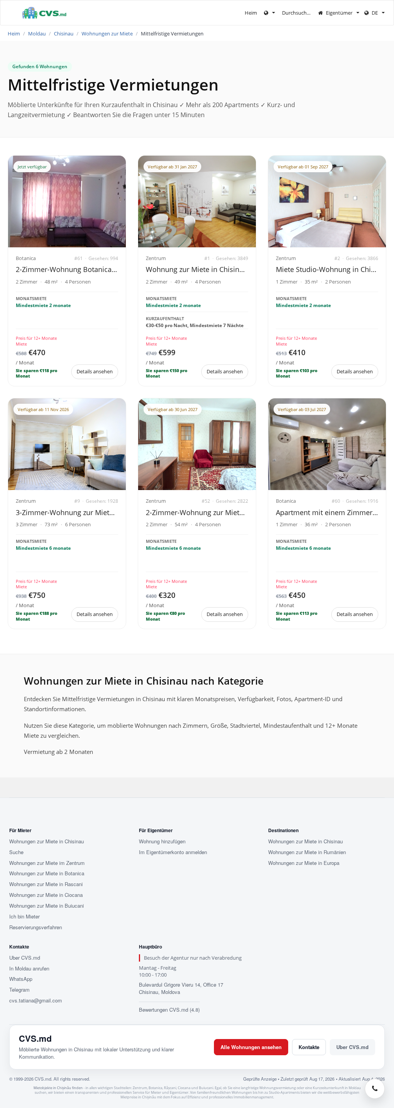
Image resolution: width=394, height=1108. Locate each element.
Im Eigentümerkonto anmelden (173, 852)
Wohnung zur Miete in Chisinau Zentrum (197, 269)
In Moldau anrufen (29, 968)
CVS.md (35, 1038)
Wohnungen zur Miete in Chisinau (46, 841)
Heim (251, 12)
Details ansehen (95, 371)
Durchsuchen (298, 12)
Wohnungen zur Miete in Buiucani (46, 905)
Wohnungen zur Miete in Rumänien (307, 852)
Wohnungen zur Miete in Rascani (46, 884)
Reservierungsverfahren (35, 927)
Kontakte (309, 1047)
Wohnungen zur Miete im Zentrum (47, 863)
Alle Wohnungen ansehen (251, 1047)
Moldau (37, 33)
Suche (16, 852)
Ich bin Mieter (24, 916)
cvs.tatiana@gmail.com (35, 1000)
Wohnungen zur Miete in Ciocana (46, 894)
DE (375, 12)
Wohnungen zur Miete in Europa (303, 863)
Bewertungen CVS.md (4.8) (169, 1009)
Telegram (19, 989)
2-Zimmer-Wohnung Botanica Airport (67, 269)
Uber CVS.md (24, 957)
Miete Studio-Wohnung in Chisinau (327, 269)
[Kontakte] (375, 1089)
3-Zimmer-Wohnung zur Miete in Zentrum (67, 512)
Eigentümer (339, 12)
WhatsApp (20, 978)
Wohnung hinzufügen (162, 841)
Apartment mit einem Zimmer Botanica (327, 512)
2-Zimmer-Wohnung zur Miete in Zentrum (197, 512)
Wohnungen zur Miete (107, 33)
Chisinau (63, 33)
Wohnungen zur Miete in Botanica (46, 873)
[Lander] (269, 13)
